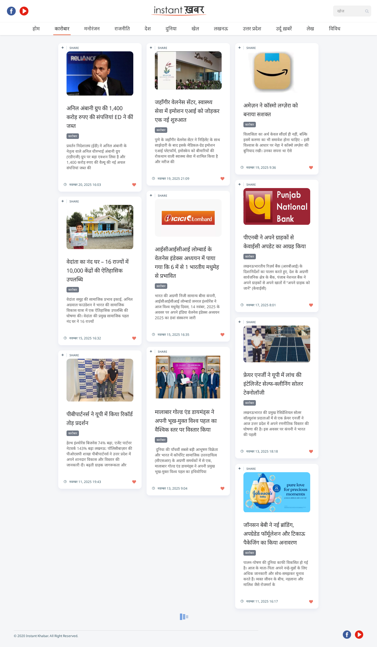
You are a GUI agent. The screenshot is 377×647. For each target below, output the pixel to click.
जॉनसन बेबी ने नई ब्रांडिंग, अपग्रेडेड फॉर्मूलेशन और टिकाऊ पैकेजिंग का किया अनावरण (274, 533)
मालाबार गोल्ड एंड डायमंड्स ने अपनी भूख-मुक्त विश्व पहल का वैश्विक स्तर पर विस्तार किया (186, 420)
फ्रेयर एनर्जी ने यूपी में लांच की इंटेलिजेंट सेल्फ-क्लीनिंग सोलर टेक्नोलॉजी (273, 383)
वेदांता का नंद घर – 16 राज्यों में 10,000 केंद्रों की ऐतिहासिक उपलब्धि (98, 270)
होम (36, 28)
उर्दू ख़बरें (284, 28)
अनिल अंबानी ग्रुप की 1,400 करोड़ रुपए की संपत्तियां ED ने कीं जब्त (100, 117)
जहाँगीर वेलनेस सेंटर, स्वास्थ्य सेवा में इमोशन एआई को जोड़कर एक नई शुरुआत (187, 110)
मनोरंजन (92, 28)
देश (148, 28)
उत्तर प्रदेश (252, 28)
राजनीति (122, 28)
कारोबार (62, 28)
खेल (195, 28)
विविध (334, 28)
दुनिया (171, 28)
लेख (310, 28)
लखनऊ (221, 28)
